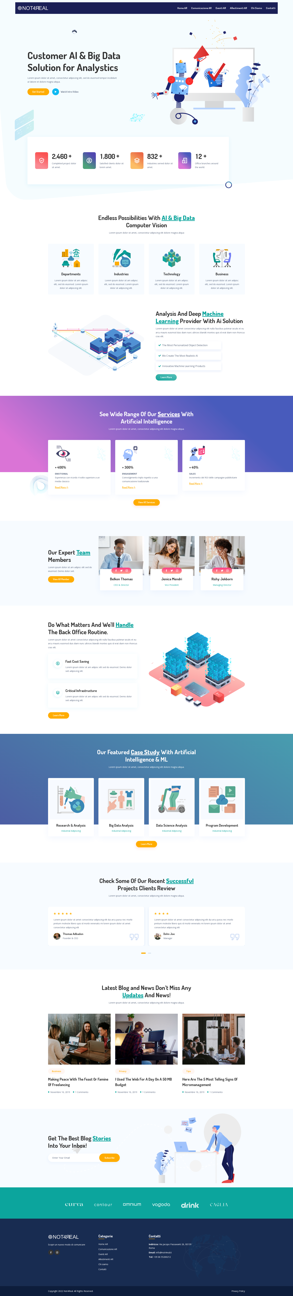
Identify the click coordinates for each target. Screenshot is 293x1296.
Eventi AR (221, 8)
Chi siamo (256, 8)
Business (56, 1071)
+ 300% (127, 467)
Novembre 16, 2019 (60, 1092)
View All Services (146, 502)
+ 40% (193, 467)
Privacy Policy (238, 1291)
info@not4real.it (164, 1252)
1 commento (81, 1092)
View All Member (61, 579)
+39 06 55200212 (162, 1256)
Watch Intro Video (69, 91)
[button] (143, 953)
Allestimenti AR (238, 8)
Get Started (38, 91)
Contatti (270, 8)
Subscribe (109, 1157)
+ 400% (60, 467)
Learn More (166, 377)
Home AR (182, 8)
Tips (188, 1071)
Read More (60, 487)
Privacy (123, 1071)
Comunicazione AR (201, 8)
